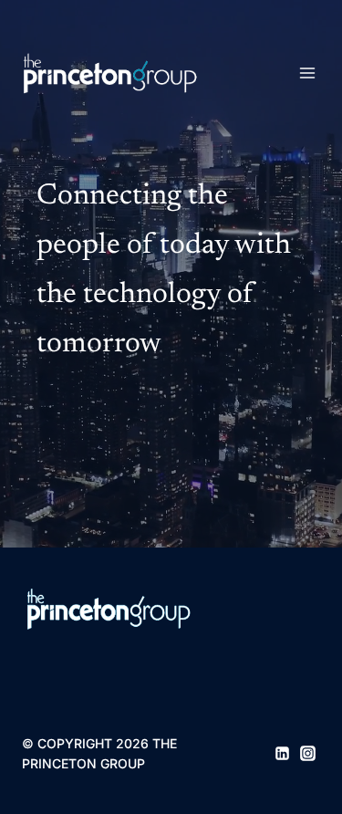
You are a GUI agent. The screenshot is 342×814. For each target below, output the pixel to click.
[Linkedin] (282, 753)
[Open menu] (307, 72)
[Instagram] (308, 753)
